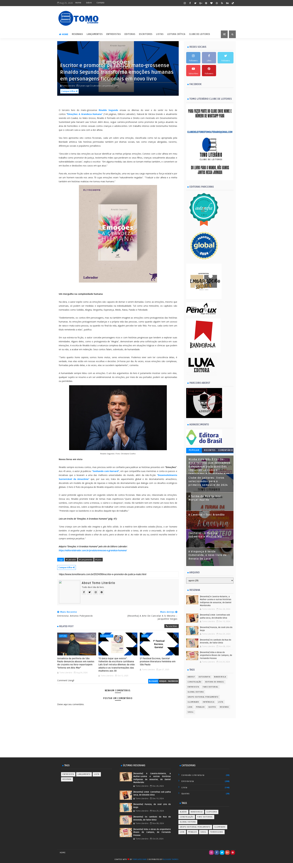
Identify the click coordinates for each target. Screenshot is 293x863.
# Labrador (71, 559)
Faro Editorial (210, 687)
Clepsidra (211, 812)
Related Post (66, 626)
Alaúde (183, 812)
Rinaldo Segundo (108, 110)
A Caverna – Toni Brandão (206, 514)
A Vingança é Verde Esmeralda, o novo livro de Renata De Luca (207, 555)
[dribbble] (216, 3)
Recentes (209, 450)
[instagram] (184, 3)
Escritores (145, 34)
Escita (145, 636)
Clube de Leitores (199, 34)
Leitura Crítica (176, 34)
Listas (160, 34)
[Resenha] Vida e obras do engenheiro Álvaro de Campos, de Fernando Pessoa (216, 655)
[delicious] (232, 3)
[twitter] (195, 3)
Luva (190, 707)
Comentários (225, 451)
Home (78, 2)
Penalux (200, 707)
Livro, (116, 85)
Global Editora (196, 692)
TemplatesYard (140, 859)
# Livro (98, 559)
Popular (194, 450)
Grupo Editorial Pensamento (203, 697)
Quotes (212, 707)
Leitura (63, 636)
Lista (220, 702)
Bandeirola (220, 677)
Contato (100, 2)
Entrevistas (113, 34)
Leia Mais (172, 626)
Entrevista (193, 687)
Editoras (130, 34)
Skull (191, 712)
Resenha (224, 707)
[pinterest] (206, 3)
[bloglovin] (211, 3)
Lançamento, (108, 85)
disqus (162, 681)
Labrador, (96, 85)
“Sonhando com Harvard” (105, 471)
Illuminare (193, 702)
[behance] (227, 3)
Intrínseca (208, 702)
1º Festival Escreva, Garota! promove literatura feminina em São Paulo (157, 661)
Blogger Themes (171, 859)
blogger (153, 681)
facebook (173, 681)
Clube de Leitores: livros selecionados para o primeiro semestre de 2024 (208, 481)
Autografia (204, 677)
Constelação (194, 682)
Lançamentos (95, 34)
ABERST (191, 677)
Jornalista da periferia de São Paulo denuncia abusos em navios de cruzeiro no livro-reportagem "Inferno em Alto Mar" (75, 663)
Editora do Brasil (214, 682)
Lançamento (106, 636)
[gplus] (200, 3)
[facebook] (190, 3)
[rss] (222, 3)
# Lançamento (85, 559)
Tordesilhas (216, 832)
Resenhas (77, 34)
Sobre (89, 2)
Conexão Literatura (192, 775)
